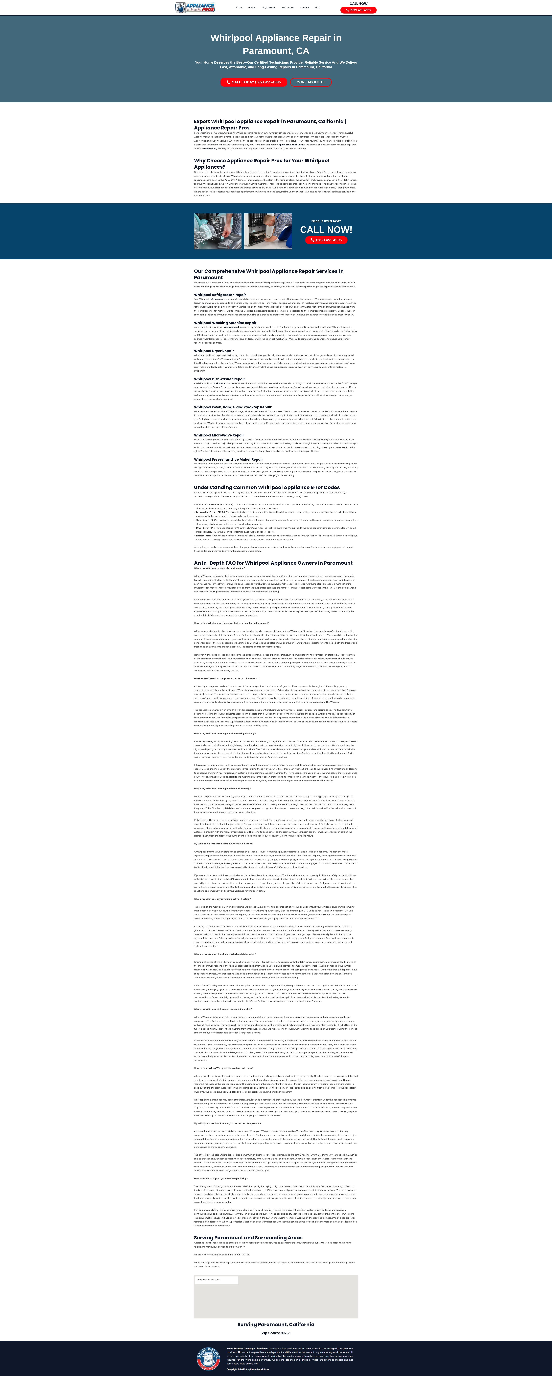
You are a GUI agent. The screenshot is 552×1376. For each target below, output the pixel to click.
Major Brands (269, 7)
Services (252, 7)
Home (239, 7)
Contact (304, 7)
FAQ (317, 7)
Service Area (288, 7)
